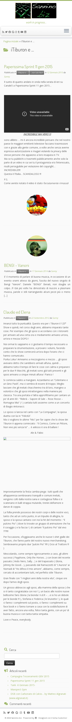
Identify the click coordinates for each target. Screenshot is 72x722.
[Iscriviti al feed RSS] (3, 31)
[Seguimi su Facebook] (10, 31)
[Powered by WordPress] (36, 717)
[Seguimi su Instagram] (16, 31)
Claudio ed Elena (16, 312)
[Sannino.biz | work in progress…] (36, 11)
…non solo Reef (36, 73)
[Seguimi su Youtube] (22, 31)
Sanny (7, 76)
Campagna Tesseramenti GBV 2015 (30, 676)
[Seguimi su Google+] (13, 31)
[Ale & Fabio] (36, 462)
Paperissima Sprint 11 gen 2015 (28, 66)
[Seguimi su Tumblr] (19, 31)
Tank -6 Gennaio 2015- (23, 685)
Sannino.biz (16, 718)
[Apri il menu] (66, 30)
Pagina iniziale (11, 41)
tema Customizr (60, 718)
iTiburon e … (23, 73)
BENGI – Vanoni (16, 265)
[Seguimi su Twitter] (7, 31)
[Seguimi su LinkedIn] (25, 31)
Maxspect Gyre (19, 689)
